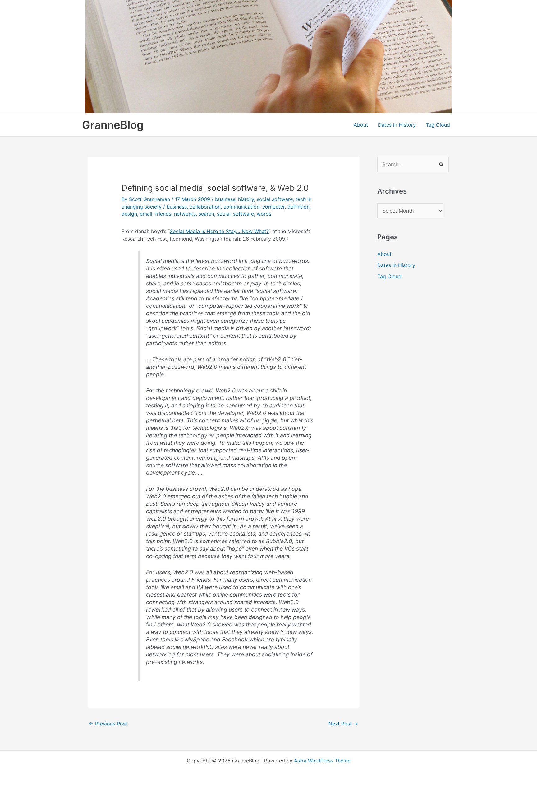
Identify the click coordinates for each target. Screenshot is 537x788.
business (225, 199)
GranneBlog (113, 124)
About (361, 125)
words (264, 214)
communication (241, 207)
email (146, 214)
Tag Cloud (438, 125)
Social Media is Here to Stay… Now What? (219, 231)
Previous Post (108, 723)
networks (185, 214)
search (206, 214)
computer (273, 207)
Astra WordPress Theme (322, 761)
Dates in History (397, 125)
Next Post (343, 723)
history (246, 199)
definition (298, 207)
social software (275, 199)
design (129, 214)
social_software (235, 214)
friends (163, 214)
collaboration (205, 207)
